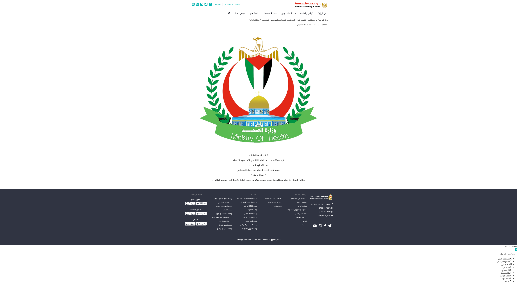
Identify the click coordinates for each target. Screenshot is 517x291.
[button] (229, 13)
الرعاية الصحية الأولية (275, 202)
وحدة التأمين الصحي (250, 213)
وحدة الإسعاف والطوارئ (248, 224)
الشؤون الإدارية (302, 202)
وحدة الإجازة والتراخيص (224, 228)
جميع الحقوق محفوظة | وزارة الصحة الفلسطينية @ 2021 (259, 239)
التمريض (304, 221)
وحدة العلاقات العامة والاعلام (247, 198)
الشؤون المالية (302, 205)
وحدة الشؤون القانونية (249, 228)
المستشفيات (278, 206)
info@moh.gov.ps (325, 215)
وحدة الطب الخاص (251, 221)
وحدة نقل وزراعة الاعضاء (248, 202)
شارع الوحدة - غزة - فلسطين (321, 204)
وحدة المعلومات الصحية (224, 206)
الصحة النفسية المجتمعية (273, 198)
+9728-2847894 (325, 207)
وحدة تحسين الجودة (225, 224)
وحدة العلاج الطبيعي (225, 202)
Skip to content (511, 246)
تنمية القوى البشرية (300, 213)
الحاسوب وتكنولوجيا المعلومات (296, 209)
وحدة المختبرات (252, 209)
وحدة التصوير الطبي (225, 221)
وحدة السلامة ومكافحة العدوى (221, 217)
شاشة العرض (301, 24)
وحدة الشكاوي (227, 209)
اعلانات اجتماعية (312, 24)
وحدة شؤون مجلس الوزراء (223, 198)
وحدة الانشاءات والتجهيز (224, 213)
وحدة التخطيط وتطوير (250, 217)
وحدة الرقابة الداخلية (250, 205)
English (218, 4)
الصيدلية (304, 224)
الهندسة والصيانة (301, 217)
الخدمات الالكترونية (232, 4)
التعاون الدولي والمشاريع (299, 198)
